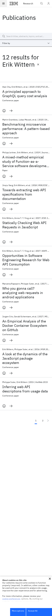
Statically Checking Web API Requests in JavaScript (24, 225)
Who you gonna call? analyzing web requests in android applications (22, 292)
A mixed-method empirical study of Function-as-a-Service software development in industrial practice (26, 161)
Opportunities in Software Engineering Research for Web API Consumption (25, 259)
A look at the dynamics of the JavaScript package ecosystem (25, 358)
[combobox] (26, 43)
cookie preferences (11, 598)
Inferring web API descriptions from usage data (25, 389)
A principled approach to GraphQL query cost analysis (24, 93)
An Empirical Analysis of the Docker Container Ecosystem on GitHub (24, 325)
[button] (50, 579)
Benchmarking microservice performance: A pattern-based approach (26, 128)
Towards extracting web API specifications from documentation (24, 194)
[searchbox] (26, 36)
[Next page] (48, 420)
